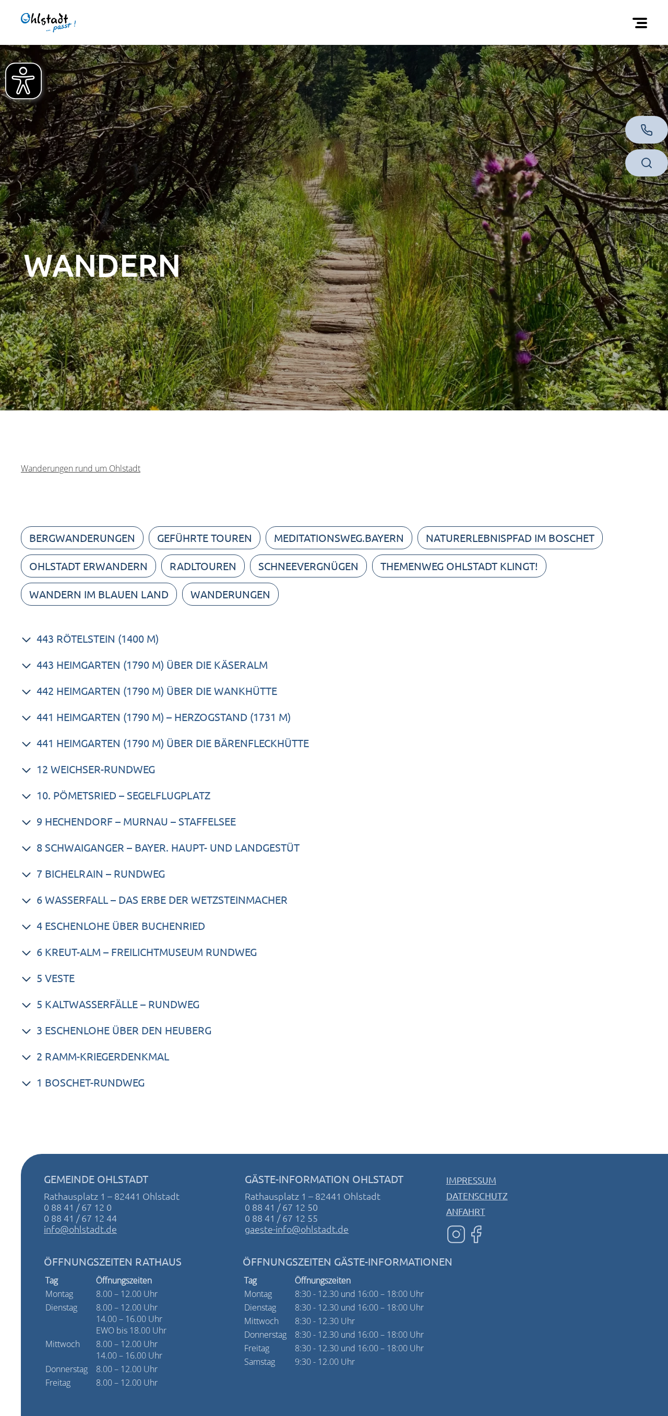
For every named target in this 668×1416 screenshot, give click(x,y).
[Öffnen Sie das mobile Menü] (642, 22)
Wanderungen (230, 593)
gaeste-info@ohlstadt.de (297, 1229)
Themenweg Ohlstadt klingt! (459, 565)
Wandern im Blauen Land (99, 593)
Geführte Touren (204, 537)
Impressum (471, 1179)
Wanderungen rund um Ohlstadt (80, 468)
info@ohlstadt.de (80, 1229)
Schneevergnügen (308, 565)
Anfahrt (465, 1211)
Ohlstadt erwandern (88, 565)
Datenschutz (477, 1195)
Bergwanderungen (82, 537)
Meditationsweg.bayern (339, 537)
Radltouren (203, 565)
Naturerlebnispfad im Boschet (510, 537)
